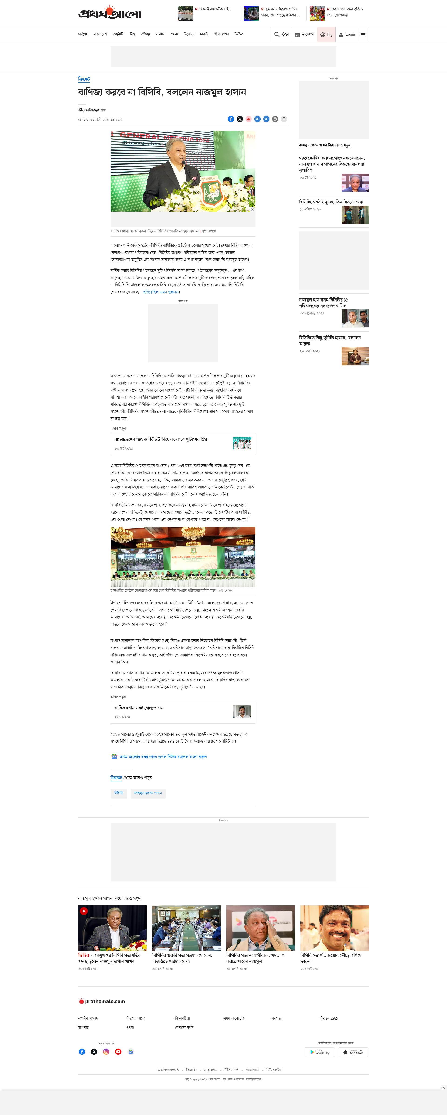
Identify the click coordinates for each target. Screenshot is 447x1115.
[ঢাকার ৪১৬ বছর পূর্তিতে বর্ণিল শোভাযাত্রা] (317, 13)
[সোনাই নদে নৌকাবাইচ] (185, 13)
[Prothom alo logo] (101, 1003)
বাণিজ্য (145, 34)
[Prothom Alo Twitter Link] (96, 1052)
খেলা (174, 34)
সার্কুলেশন (210, 1070)
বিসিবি (118, 793)
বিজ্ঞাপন (191, 1070)
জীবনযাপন (221, 34)
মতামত (160, 34)
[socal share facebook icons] (231, 121)
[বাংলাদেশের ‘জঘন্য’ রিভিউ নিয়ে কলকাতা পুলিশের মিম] (242, 443)
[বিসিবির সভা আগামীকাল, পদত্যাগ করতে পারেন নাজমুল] (260, 928)
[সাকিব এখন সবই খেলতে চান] (242, 711)
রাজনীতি (118, 34)
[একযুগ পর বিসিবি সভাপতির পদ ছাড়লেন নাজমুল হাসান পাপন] (112, 928)
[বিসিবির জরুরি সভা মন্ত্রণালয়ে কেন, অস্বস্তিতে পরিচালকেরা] (186, 928)
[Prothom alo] (109, 13)
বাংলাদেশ (100, 34)
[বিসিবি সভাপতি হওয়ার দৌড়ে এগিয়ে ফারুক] (334, 928)
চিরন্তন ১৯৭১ (329, 1018)
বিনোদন (189, 34)
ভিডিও (238, 34)
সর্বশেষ (83, 34)
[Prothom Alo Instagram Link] (108, 1052)
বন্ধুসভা (277, 1018)
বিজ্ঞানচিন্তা (182, 1018)
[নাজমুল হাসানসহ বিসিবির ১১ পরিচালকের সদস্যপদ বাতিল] (355, 318)
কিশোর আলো (136, 1018)
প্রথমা (130, 1027)
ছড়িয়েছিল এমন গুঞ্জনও (161, 292)
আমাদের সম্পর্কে (168, 1070)
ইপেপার (83, 1027)
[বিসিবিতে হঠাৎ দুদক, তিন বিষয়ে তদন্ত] (355, 215)
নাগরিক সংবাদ (88, 1018)
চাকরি (204, 34)
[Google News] (131, 1052)
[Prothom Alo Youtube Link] (121, 1052)
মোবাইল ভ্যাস (184, 1027)
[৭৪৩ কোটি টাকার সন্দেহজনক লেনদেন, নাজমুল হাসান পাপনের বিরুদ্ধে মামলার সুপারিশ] (355, 183)
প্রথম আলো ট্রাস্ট (234, 1018)
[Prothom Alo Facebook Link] (84, 1052)
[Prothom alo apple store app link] (353, 1053)
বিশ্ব (132, 34)
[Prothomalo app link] (320, 1053)
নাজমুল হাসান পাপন (148, 793)
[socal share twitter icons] (240, 121)
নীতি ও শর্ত (231, 1070)
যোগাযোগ (252, 1070)
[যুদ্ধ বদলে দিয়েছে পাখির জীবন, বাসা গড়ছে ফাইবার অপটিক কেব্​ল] (251, 13)
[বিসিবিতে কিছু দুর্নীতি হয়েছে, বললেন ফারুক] (355, 356)
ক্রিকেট (84, 79)
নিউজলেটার (274, 1070)
